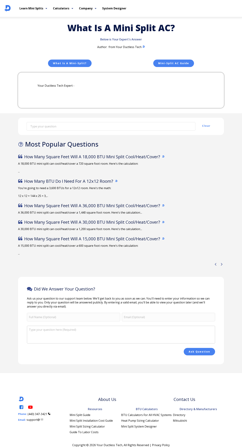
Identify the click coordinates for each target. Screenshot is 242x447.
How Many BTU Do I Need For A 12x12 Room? (68, 181)
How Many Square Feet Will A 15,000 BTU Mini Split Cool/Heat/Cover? (92, 239)
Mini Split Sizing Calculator (87, 426)
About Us (107, 399)
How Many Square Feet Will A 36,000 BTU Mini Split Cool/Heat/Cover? (92, 205)
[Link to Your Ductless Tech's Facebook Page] (21, 407)
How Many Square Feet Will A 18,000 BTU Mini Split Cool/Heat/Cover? (92, 157)
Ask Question (199, 351)
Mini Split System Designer (139, 426)
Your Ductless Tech (129, 47)
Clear (206, 125)
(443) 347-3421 (37, 414)
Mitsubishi (180, 421)
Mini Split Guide (80, 415)
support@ (33, 420)
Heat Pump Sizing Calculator (140, 421)
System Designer (114, 8)
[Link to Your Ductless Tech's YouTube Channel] (30, 407)
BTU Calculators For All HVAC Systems (146, 415)
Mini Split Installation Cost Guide (91, 421)
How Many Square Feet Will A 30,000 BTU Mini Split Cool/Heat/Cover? (92, 222)
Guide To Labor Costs (84, 432)
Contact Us (184, 399)
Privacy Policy (161, 445)
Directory (179, 415)
